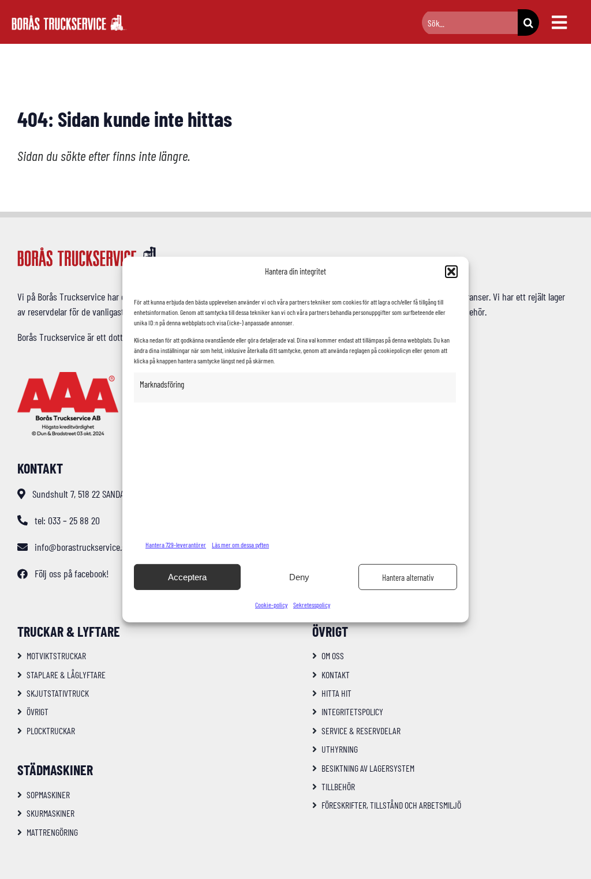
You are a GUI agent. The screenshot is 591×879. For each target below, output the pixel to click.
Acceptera (187, 577)
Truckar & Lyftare (68, 631)
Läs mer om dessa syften (240, 544)
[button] (451, 271)
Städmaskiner (55, 769)
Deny (299, 577)
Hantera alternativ (408, 577)
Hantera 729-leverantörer (175, 544)
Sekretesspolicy (311, 604)
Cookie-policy (271, 604)
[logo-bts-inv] (69, 19)
